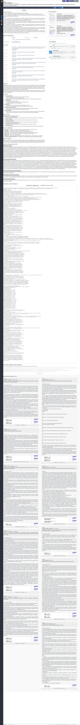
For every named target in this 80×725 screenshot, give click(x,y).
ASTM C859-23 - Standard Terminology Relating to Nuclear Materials (23, 55)
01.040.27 (20, 461)
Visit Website (72, 46)
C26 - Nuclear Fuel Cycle (16, 41)
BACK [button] (3, 7)
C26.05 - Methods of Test (16, 42)
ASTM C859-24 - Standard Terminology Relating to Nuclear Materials (23, 52)
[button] (55, 8)
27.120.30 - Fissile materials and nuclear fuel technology (21, 39)
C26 (15, 7)
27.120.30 (12, 7)
